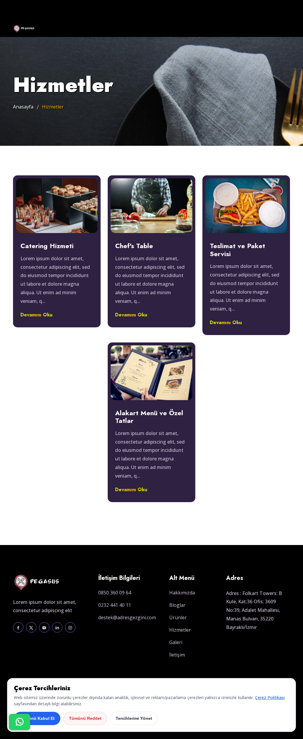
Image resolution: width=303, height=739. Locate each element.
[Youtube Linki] (44, 627)
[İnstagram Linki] (70, 627)
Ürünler (178, 617)
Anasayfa (23, 107)
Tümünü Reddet (85, 718)
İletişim (177, 654)
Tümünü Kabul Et (37, 718)
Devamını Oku (36, 314)
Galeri (175, 642)
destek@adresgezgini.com (127, 617)
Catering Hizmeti (47, 246)
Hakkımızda (182, 592)
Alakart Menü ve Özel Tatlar (149, 417)
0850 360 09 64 (114, 592)
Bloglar (177, 605)
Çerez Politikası (270, 697)
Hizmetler (180, 630)
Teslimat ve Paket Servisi (237, 250)
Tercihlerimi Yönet (134, 718)
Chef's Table (134, 246)
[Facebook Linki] (18, 627)
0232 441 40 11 (114, 605)
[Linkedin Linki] (57, 627)
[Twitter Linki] (31, 627)
